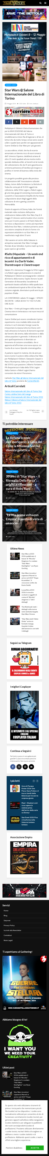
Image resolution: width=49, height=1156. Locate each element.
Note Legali (8, 940)
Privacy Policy (9, 925)
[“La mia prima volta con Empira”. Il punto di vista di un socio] (24, 523)
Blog (5, 915)
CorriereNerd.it (33, 381)
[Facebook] (12, 766)
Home (6, 911)
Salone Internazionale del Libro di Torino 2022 (24, 397)
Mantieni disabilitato (14, 1148)
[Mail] (31, 766)
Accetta (35, 1148)
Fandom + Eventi (11, 85)
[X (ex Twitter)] (19, 766)
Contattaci (8, 935)
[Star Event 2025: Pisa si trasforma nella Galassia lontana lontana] (15, 820)
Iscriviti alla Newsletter (12, 930)
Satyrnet (7, 920)
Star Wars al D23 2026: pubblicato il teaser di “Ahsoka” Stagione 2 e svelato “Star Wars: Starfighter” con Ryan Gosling (30, 561)
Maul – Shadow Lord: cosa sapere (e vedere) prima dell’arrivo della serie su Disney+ (30, 808)
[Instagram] (25, 766)
